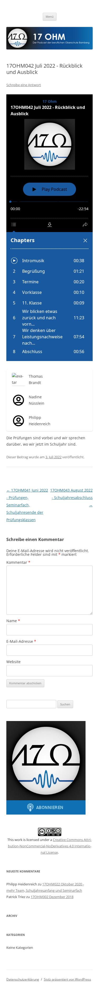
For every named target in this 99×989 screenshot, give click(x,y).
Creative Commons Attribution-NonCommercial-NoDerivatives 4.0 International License (50, 846)
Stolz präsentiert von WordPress (67, 979)
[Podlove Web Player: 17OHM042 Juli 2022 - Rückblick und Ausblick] (49, 227)
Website (13, 661)
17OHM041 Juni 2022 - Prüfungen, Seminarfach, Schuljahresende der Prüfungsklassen (27, 505)
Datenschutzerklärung (22, 979)
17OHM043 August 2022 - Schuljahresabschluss (71, 497)
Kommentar (18, 562)
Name (13, 620)
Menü (50, 17)
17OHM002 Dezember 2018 (52, 896)
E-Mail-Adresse (21, 641)
